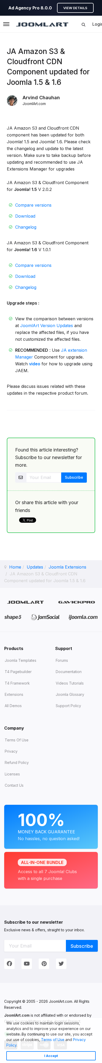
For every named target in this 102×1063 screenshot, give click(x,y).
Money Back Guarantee (49, 825)
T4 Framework (17, 683)
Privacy (11, 751)
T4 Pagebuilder (18, 671)
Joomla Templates (20, 660)
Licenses (12, 774)
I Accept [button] (51, 1056)
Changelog (25, 227)
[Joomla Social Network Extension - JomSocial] (45, 617)
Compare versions (33, 205)
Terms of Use (52, 1039)
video (34, 363)
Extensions (14, 694)
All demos (13, 705)
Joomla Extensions (67, 567)
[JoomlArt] (42, 24)
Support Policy (68, 705)
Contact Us (14, 785)
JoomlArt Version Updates (46, 325)
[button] (19, 1046)
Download (25, 216)
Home (15, 567)
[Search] (83, 24)
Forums (62, 660)
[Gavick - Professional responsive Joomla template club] (77, 601)
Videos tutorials (70, 683)
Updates (35, 567)
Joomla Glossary (70, 694)
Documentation (69, 671)
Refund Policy (17, 762)
